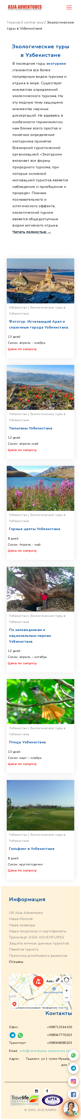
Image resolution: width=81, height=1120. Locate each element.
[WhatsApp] (73, 1055)
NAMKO (51, 1110)
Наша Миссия (21, 918)
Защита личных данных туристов (39, 943)
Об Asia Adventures (26, 912)
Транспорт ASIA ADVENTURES (36, 937)
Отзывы (16, 961)
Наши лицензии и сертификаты (38, 931)
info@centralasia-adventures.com (46, 1051)
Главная (14, 22)
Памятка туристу (24, 949)
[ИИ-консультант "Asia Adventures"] (71, 1108)
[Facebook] (73, 1094)
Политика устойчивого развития (38, 955)
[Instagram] (73, 1081)
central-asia (33, 22)
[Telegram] (73, 1068)
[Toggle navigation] (69, 7)
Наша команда (22, 925)
